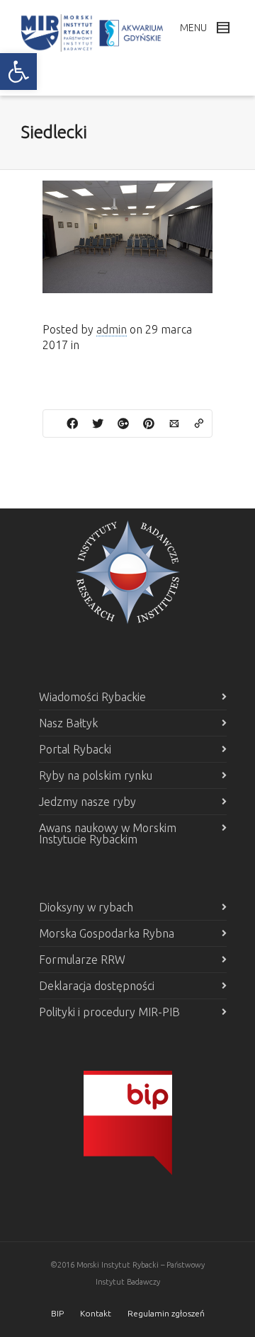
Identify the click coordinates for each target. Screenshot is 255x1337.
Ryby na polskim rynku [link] (95, 775)
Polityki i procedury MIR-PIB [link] (109, 1012)
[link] (18, 71)
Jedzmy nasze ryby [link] (87, 801)
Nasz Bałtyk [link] (68, 723)
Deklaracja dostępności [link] (96, 985)
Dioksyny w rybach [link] (86, 907)
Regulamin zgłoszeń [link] (166, 1313)
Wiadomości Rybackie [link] (92, 696)
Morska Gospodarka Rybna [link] (106, 933)
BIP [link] (57, 1313)
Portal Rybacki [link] (75, 749)
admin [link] (111, 329)
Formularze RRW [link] (82, 959)
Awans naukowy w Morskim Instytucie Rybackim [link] (107, 833)
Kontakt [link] (95, 1313)
